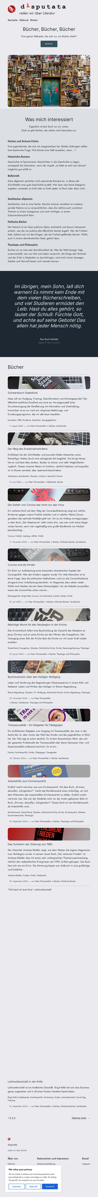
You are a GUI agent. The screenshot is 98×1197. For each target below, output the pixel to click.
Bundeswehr (24, 476)
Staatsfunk (36, 420)
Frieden (26, 875)
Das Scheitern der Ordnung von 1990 (30, 844)
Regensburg (75, 692)
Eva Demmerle (46, 596)
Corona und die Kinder (21, 565)
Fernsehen (12, 420)
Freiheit (18, 536)
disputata (12, 1144)
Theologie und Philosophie (23, 244)
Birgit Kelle (26, 596)
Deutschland (13, 648)
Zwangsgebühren (49, 420)
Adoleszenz (13, 476)
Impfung (26, 536)
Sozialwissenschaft (15, 815)
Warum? (49, 44)
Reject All (33, 1186)
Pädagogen (40, 752)
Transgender (51, 752)
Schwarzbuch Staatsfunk (23, 393)
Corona (11, 536)
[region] (33, 1178)
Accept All (50, 1186)
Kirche (58, 648)
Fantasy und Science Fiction (23, 141)
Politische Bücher (17, 221)
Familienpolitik (21, 752)
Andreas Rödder (15, 875)
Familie (56, 596)
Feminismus (48, 1097)
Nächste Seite (81, 1118)
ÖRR (20, 420)
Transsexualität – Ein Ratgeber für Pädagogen (35, 725)
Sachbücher (61, 425)
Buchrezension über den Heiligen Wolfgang (34, 677)
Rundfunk (27, 420)
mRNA (34, 536)
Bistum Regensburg (16, 692)
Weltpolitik (41, 875)
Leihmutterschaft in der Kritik (25, 1081)
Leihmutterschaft (68, 1097)
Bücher (52, 425)
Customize (16, 1186)
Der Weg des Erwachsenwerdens (27, 449)
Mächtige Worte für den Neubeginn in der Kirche (37, 624)
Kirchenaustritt (71, 812)
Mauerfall (51, 476)
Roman (60, 476)
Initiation (42, 476)
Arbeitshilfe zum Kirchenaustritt (27, 781)
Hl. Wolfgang (40, 692)
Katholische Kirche (47, 648)
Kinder (63, 596)
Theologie (85, 648)
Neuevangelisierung (71, 648)
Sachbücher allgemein (20, 198)
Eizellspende (23, 1097)
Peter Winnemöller (38, 425)
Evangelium (24, 648)
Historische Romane (19, 156)
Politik (40, 536)
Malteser (81, 812)
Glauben (34, 476)
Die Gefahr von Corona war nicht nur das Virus (36, 505)
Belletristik (13, 175)
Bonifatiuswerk (14, 812)
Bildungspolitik (14, 596)
